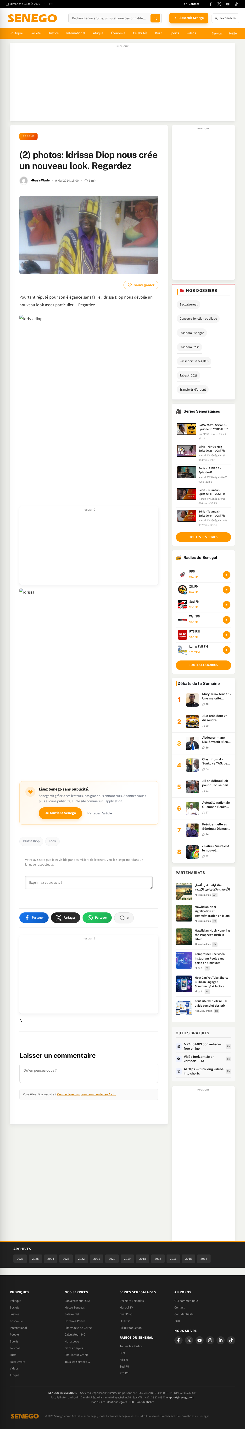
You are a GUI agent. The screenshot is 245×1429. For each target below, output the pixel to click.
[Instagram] (210, 1340)
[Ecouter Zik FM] (226, 590)
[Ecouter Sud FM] (226, 605)
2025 (35, 1258)
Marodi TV (126, 1307)
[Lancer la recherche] (155, 18)
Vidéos (191, 33)
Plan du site (98, 1402)
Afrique (98, 33)
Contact (179, 1307)
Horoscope (72, 1341)
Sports (174, 33)
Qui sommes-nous (186, 1301)
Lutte (13, 1355)
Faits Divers (17, 1362)
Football (15, 1348)
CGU (177, 1321)
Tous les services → (78, 1362)
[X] (189, 1340)
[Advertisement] (122, 84)
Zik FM (124, 1360)
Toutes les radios (203, 665)
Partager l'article (99, 813)
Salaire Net (72, 1314)
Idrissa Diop (31, 841)
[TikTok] (236, 4)
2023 (66, 1258)
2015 (188, 1258)
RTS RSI (124, 1373)
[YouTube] (228, 4)
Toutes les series (203, 537)
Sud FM (124, 1366)
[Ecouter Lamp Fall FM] (226, 650)
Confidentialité (145, 1402)
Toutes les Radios (131, 1346)
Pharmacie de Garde (78, 1328)
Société (35, 33)
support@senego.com (180, 1398)
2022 (81, 1258)
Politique (16, 33)
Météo (233, 33)
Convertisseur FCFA (77, 1301)
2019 (127, 1258)
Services (217, 33)
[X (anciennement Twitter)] (219, 4)
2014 (203, 1258)
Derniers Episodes (132, 1301)
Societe (15, 1307)
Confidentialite (184, 1314)
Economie (16, 1321)
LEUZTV (125, 1321)
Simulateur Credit (76, 1355)
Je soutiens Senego (60, 813)
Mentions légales (117, 1402)
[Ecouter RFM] (226, 575)
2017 (158, 1258)
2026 (20, 1258)
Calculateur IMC (75, 1334)
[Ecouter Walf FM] (226, 620)
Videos (14, 1368)
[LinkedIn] (221, 1340)
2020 (112, 1258)
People (28, 136)
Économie (118, 33)
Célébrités (140, 33)
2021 (96, 1258)
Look (52, 841)
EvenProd (126, 1314)
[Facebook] (210, 4)
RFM (122, 1353)
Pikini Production (131, 1328)
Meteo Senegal (74, 1307)
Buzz (158, 33)
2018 (142, 1258)
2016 (173, 1258)
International (75, 33)
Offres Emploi (74, 1348)
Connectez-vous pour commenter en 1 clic (86, 1094)
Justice (53, 33)
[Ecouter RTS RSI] (226, 635)
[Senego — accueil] (33, 18)
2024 (50, 1258)
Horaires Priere (75, 1321)
